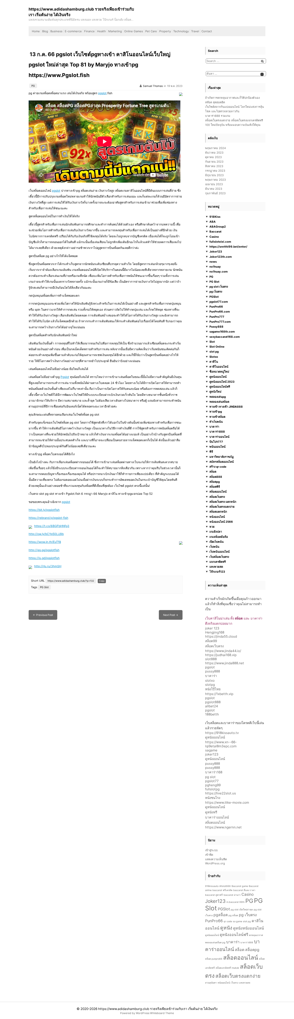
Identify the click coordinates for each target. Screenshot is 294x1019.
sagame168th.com (222, 331)
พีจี (211, 451)
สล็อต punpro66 (213, 958)
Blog (45, 31)
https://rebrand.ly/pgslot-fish (48, 518)
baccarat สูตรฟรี (214, 895)
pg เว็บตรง (215, 291)
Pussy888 (216, 326)
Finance (89, 31)
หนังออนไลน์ (217, 516)
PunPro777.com (220, 321)
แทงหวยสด (216, 566)
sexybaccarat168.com (224, 336)
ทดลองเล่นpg (217, 396)
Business (56, 31)
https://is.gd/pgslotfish (44, 558)
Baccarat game (240, 886)
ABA (212, 221)
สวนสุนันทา (211, 982)
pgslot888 (213, 702)
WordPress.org (215, 863)
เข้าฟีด (209, 854)
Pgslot (64, 377)
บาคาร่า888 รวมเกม (217, 115)
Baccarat (215, 231)
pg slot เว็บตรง (218, 286)
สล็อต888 (215, 476)
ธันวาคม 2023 (214, 152)
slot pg (214, 351)
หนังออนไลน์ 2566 (221, 521)
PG (33, 85)
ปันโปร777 (216, 441)
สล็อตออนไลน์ (218, 491)
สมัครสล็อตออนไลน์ (221, 461)
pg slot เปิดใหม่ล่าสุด (242, 909)
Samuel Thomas (153, 86)
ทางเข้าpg (215, 411)
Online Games (133, 31)
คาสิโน (213, 361)
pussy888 (212, 671)
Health (101, 31)
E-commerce (73, 31)
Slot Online (216, 346)
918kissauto (211, 886)
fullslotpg (212, 789)
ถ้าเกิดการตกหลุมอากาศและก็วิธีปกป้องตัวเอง (232, 97)
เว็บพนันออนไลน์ (219, 551)
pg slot (210, 777)
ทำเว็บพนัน (216, 421)
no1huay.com (218, 271)
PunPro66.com (219, 311)
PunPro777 (216, 316)
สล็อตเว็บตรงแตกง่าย (222, 506)
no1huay (215, 266)
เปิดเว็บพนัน (216, 541)
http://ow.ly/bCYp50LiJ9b (46, 534)
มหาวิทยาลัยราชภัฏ (221, 456)
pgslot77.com (218, 301)
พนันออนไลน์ (217, 446)
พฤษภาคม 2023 (215, 179)
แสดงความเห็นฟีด (216, 859)
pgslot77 (212, 781)
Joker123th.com (220, 256)
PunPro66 (216, 306)
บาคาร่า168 (213, 772)
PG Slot (44, 587)
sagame (211, 750)
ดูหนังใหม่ (215, 391)
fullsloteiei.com (220, 241)
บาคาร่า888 (217, 431)
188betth (212, 714)
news (213, 261)
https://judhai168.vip (221, 655)
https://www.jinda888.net (224, 663)
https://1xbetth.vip (219, 694)
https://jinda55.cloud (221, 636)
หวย (212, 526)
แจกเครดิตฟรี (217, 561)
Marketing (115, 31)
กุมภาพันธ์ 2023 (215, 193)
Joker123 (215, 251)
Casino (214, 236)
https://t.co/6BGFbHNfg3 (51, 526)
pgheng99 (213, 785)
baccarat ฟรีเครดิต (222, 890)
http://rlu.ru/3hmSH (47, 566)
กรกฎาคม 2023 (215, 170)
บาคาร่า (214, 426)
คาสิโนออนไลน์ (218, 366)
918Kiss (214, 216)
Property (165, 31)
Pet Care (151, 31)
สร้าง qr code (217, 466)
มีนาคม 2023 (213, 188)
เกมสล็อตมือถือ (218, 536)
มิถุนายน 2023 (214, 175)
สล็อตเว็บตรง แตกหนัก (222, 501)
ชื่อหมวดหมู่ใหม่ (219, 371)
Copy (102, 581)
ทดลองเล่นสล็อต (219, 401)
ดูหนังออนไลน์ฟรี (219, 386)
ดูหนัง (226, 928)
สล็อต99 (211, 641)
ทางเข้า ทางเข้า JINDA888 (226, 406)
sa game (237, 921)
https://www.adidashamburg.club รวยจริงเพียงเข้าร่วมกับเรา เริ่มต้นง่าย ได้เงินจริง (157, 1009)
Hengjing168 (214, 632)
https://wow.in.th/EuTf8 (45, 542)
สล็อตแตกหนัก (218, 511)
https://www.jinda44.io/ (223, 651)
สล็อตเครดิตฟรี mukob (227, 968)
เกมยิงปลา (215, 531)
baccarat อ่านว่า (232, 895)
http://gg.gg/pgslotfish (44, 550)
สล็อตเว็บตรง (217, 496)
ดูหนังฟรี (211, 812)
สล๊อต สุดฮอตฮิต (215, 102)
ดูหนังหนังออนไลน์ (248, 928)
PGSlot (214, 296)
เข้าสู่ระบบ (211, 850)
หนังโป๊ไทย (213, 689)
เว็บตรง (234, 982)
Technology (181, 31)
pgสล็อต (221, 915)
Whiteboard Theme (162, 1013)
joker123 (211, 754)
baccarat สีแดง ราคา (244, 890)
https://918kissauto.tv (222, 733)
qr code (228, 921)
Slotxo (213, 356)
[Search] (262, 61)
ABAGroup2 (217, 226)
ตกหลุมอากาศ (256, 935)
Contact (206, 31)
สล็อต (212, 471)
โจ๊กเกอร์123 (217, 571)
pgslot (102, 93)
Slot (212, 341)
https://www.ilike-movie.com (227, 802)
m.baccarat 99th (235, 902)
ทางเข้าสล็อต (217, 416)
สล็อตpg (214, 481)
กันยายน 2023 (214, 161)
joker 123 (212, 628)
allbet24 (211, 706)
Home (36, 31)
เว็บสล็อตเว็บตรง (219, 556)
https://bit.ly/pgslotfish (44, 510)
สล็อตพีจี (214, 486)
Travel (195, 31)
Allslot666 (225, 886)
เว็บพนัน (214, 546)
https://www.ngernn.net (223, 827)
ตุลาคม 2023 (213, 157)
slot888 (211, 659)
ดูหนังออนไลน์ (218, 376)
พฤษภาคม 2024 (215, 148)
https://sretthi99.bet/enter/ (228, 246)
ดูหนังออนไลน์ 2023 (222, 381)
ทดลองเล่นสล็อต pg (215, 942)
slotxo (210, 680)
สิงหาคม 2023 (214, 166)
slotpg (210, 685)
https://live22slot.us (220, 793)
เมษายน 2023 (214, 184)
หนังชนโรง (212, 798)
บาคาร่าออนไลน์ (219, 436)
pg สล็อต (233, 915)
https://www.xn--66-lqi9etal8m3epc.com (221, 744)
